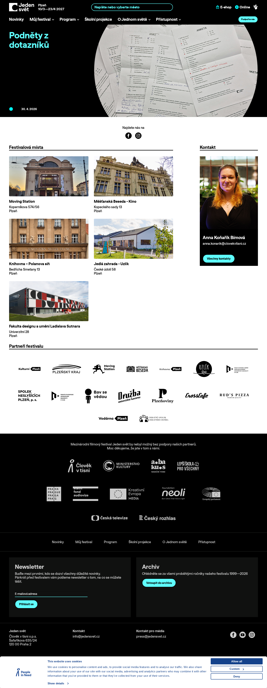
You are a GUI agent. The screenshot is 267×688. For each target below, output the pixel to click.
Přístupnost (166, 19)
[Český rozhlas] (157, 518)
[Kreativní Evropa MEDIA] (127, 493)
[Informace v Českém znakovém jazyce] (256, 7)
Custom (235, 668)
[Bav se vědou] (96, 396)
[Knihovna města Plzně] (170, 369)
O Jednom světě (132, 19)
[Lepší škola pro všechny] (188, 465)
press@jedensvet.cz (151, 636)
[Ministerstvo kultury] (121, 465)
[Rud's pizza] (234, 396)
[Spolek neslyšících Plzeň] (29, 395)
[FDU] (237, 369)
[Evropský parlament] (211, 494)
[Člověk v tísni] (79, 465)
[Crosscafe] (196, 396)
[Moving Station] (103, 369)
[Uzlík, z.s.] (204, 369)
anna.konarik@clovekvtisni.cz (224, 243)
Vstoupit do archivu (159, 582)
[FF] (62, 396)
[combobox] (132, 7)
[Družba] (129, 396)
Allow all (236, 661)
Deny (236, 676)
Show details (56, 683)
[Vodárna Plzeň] (113, 418)
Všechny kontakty (219, 258)
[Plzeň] (29, 369)
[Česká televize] (110, 517)
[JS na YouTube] (244, 635)
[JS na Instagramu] (138, 135)
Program (68, 19)
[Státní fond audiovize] (85, 494)
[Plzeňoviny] (162, 396)
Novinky (16, 19)
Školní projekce (98, 19)
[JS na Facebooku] (129, 135)
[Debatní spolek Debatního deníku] (154, 418)
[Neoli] (173, 493)
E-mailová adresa (27, 588)
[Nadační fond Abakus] (158, 465)
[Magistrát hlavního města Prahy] (54, 494)
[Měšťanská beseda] (137, 369)
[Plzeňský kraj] (66, 369)
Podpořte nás (248, 19)
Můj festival (40, 19)
